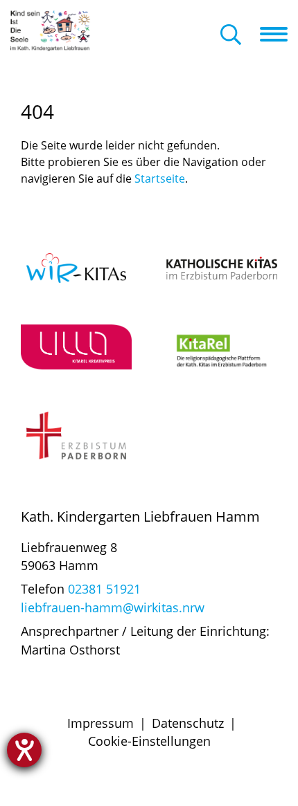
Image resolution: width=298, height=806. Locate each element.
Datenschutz (188, 723)
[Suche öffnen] (230, 36)
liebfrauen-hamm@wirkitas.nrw (112, 607)
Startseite (159, 178)
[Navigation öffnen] (279, 34)
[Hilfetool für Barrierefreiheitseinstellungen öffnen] (24, 750)
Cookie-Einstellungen (149, 741)
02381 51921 (104, 588)
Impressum (100, 723)
